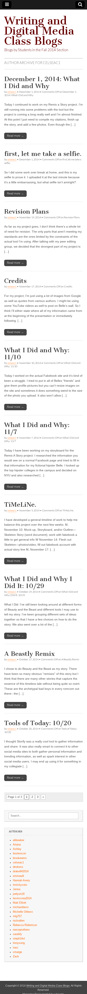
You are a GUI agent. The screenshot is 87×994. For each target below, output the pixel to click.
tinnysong (19, 943)
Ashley (17, 849)
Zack (16, 956)
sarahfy (17, 934)
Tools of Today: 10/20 (38, 723)
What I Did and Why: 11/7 (36, 428)
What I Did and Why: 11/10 (36, 353)
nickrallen (18, 920)
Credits (15, 281)
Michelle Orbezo (23, 911)
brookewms (20, 858)
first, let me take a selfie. (43, 154)
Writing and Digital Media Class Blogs (39, 30)
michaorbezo (21, 907)
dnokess (18, 866)
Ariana (17, 844)
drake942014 (21, 871)
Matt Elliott (19, 902)
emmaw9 (18, 876)
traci (15, 947)
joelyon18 (18, 893)
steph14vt (19, 938)
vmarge (17, 952)
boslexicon (19, 853)
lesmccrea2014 (22, 898)
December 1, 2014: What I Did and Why (42, 82)
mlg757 (17, 916)
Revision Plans (26, 211)
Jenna (16, 889)
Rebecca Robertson (25, 925)
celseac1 (11, 91)
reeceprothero (21, 929)
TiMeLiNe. (20, 504)
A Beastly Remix (29, 654)
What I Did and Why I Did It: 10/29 (38, 582)
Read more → (15, 135)
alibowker (18, 840)
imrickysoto (20, 884)
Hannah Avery (21, 880)
